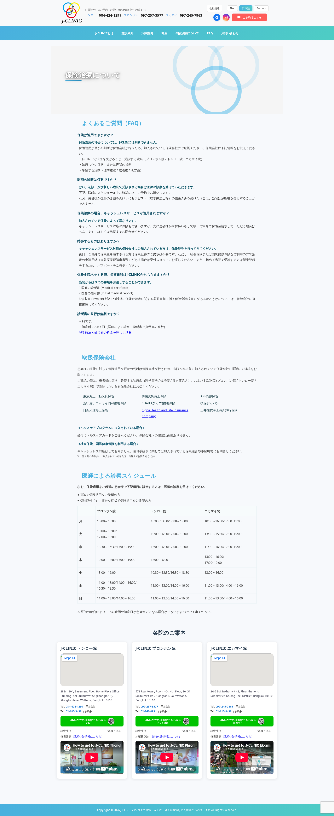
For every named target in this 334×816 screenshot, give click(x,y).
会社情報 (215, 8)
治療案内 (147, 33)
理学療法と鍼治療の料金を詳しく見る (105, 332)
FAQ (210, 33)
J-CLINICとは (104, 33)
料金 (164, 33)
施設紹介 (127, 33)
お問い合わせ (230, 33)
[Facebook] (216, 17)
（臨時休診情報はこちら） (87, 736)
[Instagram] (226, 17)
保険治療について (187, 33)
